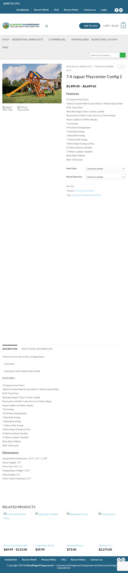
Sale (5, 47)
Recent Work (41, 9)
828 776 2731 (91, 25)
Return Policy (71, 9)
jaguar (77, 195)
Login (104, 9)
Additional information (37, 349)
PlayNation (86, 195)
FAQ (56, 9)
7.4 (72, 195)
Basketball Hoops (104, 39)
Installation (23, 9)
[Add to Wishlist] (27, 514)
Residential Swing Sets (27, 39)
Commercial (57, 39)
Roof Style (71, 168)
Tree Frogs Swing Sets (84, 190)
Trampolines (80, 39)
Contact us (90, 9)
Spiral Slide (96, 195)
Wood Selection (74, 177)
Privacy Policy (48, 560)
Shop (5, 39)
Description (9, 349)
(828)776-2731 (11, 3)
